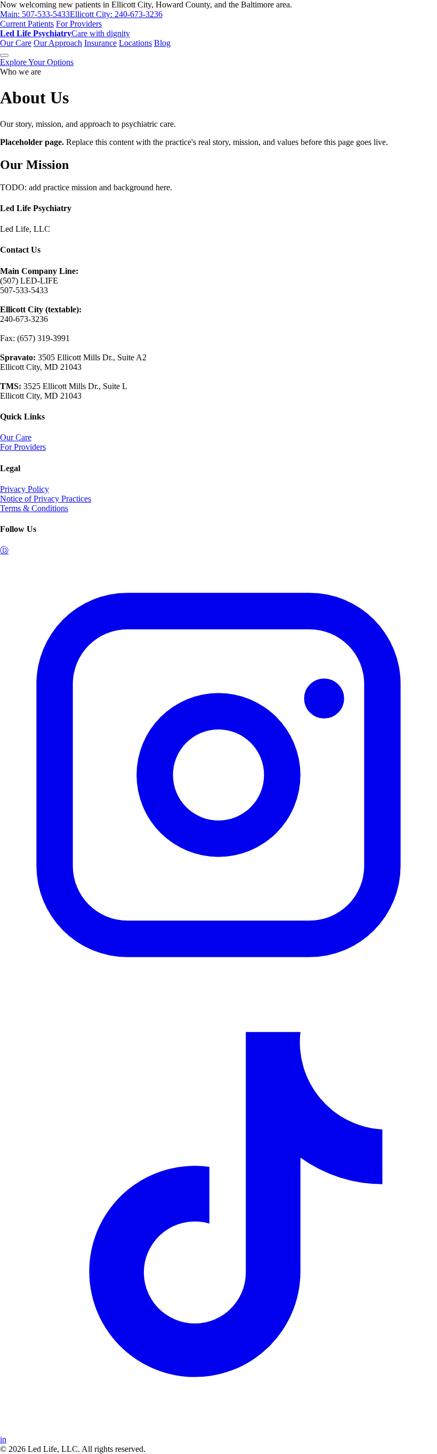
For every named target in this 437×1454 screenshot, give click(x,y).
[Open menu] (4, 55)
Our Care (15, 42)
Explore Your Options (37, 62)
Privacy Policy (24, 489)
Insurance (100, 42)
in (3, 1439)
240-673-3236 (116, 14)
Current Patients (27, 23)
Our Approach (58, 42)
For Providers (79, 23)
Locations (135, 42)
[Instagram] (218, 990)
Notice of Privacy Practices (45, 498)
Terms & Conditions (34, 508)
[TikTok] (218, 1429)
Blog (162, 42)
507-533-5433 (35, 14)
